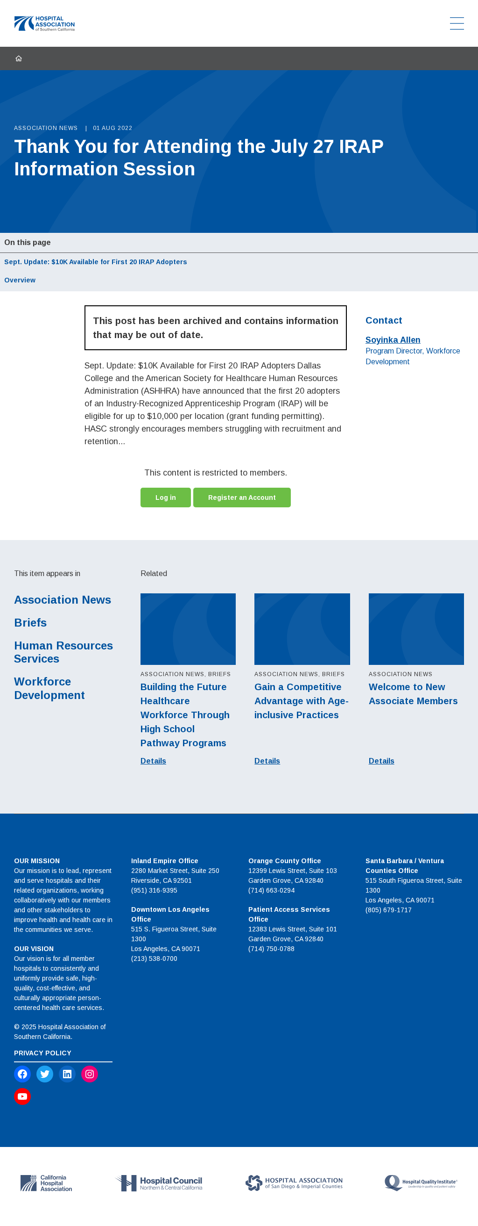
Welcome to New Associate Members (413, 694)
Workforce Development (49, 688)
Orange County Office (284, 861)
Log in (165, 497)
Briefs (30, 622)
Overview (19, 280)
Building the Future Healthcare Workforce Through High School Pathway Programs (185, 715)
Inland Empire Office (164, 861)
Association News (62, 599)
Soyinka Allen (393, 340)
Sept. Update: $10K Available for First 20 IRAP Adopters (95, 262)
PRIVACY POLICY (42, 1053)
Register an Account (242, 497)
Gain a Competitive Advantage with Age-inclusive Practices (301, 701)
